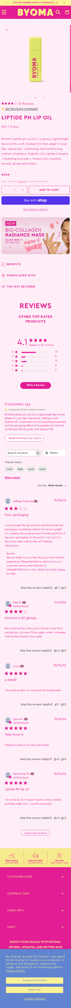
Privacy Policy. (15, 971)
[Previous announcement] (7, 2)
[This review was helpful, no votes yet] (55, 650)
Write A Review (35, 385)
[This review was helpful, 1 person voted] (56, 588)
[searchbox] (19, 453)
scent (42, 469)
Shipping (21, 181)
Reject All (35, 989)
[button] (58, 12)
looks (31, 469)
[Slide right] (44, 98)
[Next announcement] (64, 2)
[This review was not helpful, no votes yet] (62, 588)
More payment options (35, 209)
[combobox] (52, 485)
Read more (12, 545)
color (9, 469)
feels (20, 469)
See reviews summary (21, 109)
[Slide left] (27, 98)
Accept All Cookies (35, 980)
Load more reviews (35, 833)
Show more (12, 477)
